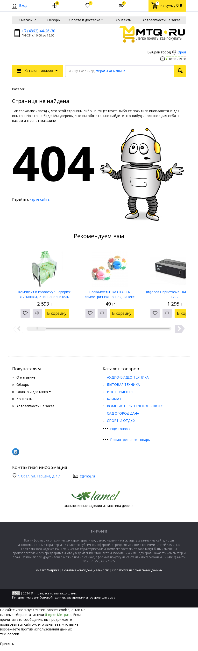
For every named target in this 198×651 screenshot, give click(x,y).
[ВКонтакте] (15, 451)
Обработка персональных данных (137, 570)
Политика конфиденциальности (85, 570)
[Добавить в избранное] (25, 313)
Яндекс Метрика (47, 570)
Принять (7, 643)
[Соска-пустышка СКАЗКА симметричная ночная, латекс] (109, 267)
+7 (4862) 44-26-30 (38, 31)
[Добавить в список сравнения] (37, 313)
